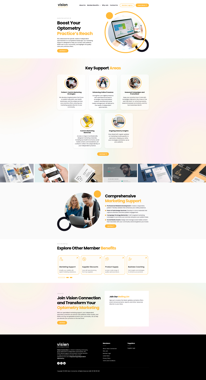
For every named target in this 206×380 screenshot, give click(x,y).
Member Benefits (93, 5)
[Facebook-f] (58, 363)
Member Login (107, 353)
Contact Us (114, 5)
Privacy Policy (106, 358)
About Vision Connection (110, 348)
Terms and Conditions (109, 360)
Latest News (106, 356)
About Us (82, 5)
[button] (61, 277)
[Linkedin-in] (64, 363)
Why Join (105, 5)
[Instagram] (61, 363)
